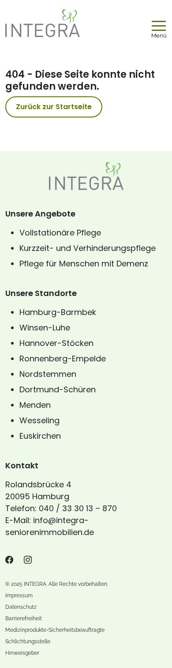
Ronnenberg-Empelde (62, 358)
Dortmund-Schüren (57, 389)
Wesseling (39, 420)
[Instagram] (28, 560)
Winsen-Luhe (44, 327)
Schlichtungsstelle (27, 641)
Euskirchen (40, 435)
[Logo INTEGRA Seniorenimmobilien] (42, 23)
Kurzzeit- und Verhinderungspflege (87, 248)
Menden (35, 404)
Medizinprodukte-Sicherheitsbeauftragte (55, 630)
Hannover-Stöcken (56, 343)
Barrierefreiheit (23, 618)
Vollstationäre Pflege (60, 232)
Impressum (19, 595)
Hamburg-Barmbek (57, 312)
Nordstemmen (47, 374)
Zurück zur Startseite (54, 107)
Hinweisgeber (22, 653)
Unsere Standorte (41, 293)
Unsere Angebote (40, 213)
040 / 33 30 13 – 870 (78, 508)
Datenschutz (21, 607)
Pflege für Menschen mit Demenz (83, 263)
